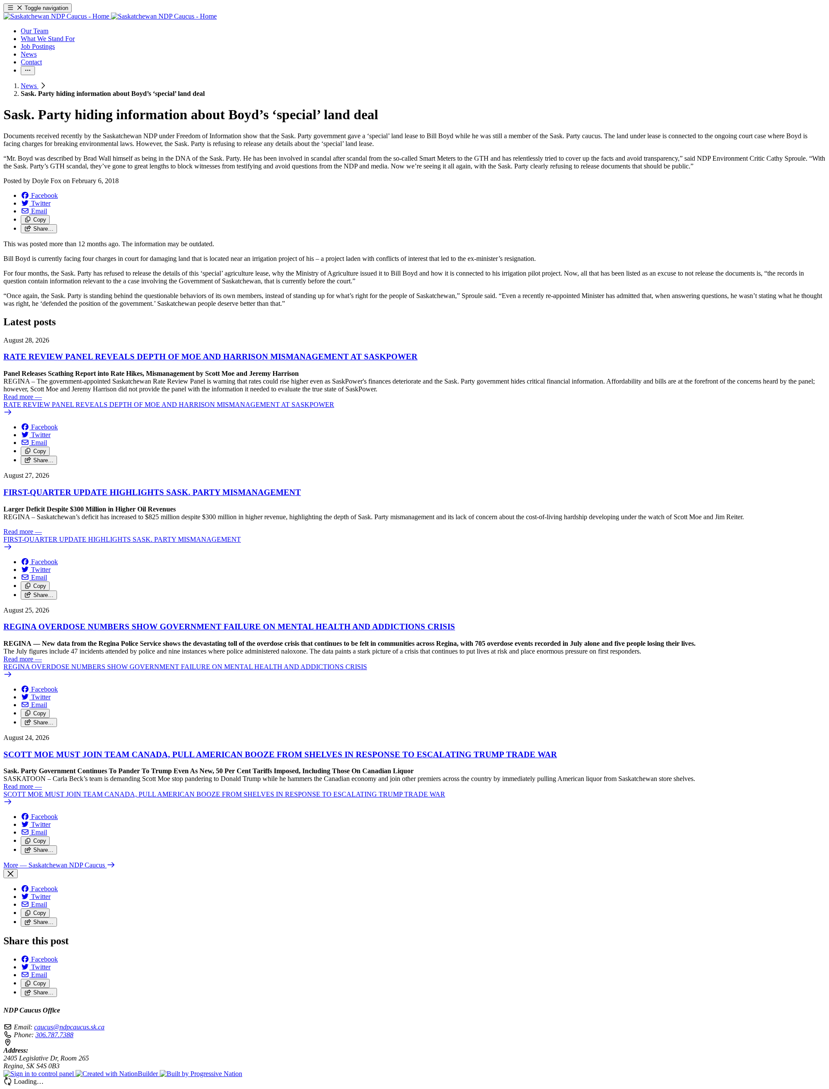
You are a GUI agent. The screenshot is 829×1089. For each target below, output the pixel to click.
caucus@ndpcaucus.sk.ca (69, 1027)
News (29, 85)
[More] (28, 70)
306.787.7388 (54, 1034)
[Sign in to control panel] (39, 1073)
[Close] (10, 873)
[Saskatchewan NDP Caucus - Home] (110, 16)
